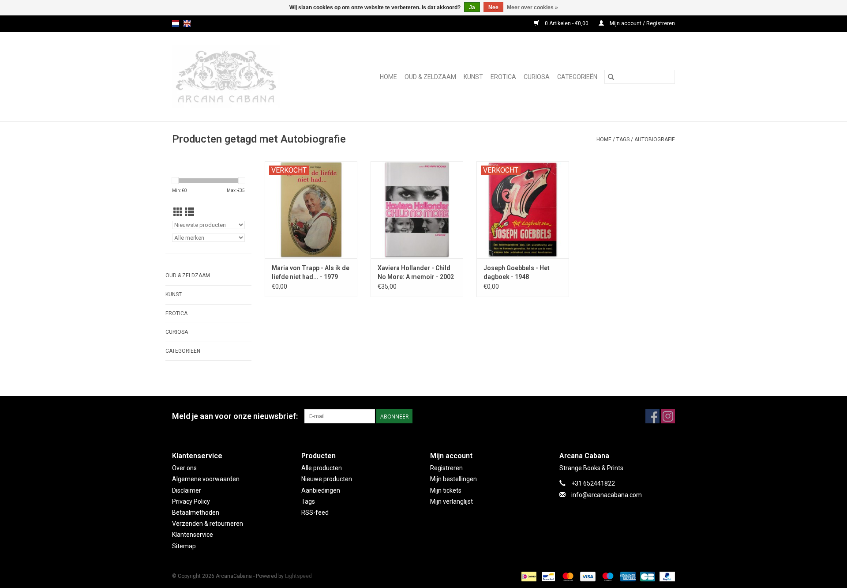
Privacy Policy (191, 501)
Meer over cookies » (532, 7)
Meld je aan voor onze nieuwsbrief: (235, 416)
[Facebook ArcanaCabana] (652, 416)
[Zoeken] (611, 77)
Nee (493, 7)
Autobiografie (654, 139)
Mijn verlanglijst (451, 501)
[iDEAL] (528, 576)
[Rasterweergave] (178, 212)
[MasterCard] (567, 576)
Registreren (446, 467)
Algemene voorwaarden (206, 478)
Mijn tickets (445, 490)
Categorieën (577, 76)
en (187, 23)
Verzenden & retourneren (207, 523)
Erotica (503, 76)
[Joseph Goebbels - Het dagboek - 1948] (522, 209)
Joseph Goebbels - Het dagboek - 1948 (516, 272)
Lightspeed (298, 576)
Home (388, 76)
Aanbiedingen (320, 490)
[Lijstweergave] (189, 212)
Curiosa (537, 76)
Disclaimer (186, 490)
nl (175, 23)
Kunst (473, 76)
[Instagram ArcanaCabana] (668, 416)
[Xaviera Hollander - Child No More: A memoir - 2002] (417, 209)
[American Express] (627, 576)
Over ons (184, 467)
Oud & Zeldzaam (430, 76)
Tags (623, 139)
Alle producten (321, 467)
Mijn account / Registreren (641, 23)
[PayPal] (665, 576)
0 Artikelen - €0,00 (566, 23)
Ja (472, 7)
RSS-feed (315, 512)
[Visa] (587, 576)
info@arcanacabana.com (606, 494)
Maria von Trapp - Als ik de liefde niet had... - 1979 (310, 272)
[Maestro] (607, 576)
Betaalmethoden (195, 512)
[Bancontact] (547, 576)
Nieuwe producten (326, 478)
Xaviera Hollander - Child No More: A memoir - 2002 (416, 272)
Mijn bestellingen (453, 478)
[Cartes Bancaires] (646, 576)
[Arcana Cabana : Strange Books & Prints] (239, 76)
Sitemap (184, 546)
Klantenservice (192, 534)
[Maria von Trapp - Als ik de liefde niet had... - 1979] (311, 209)
